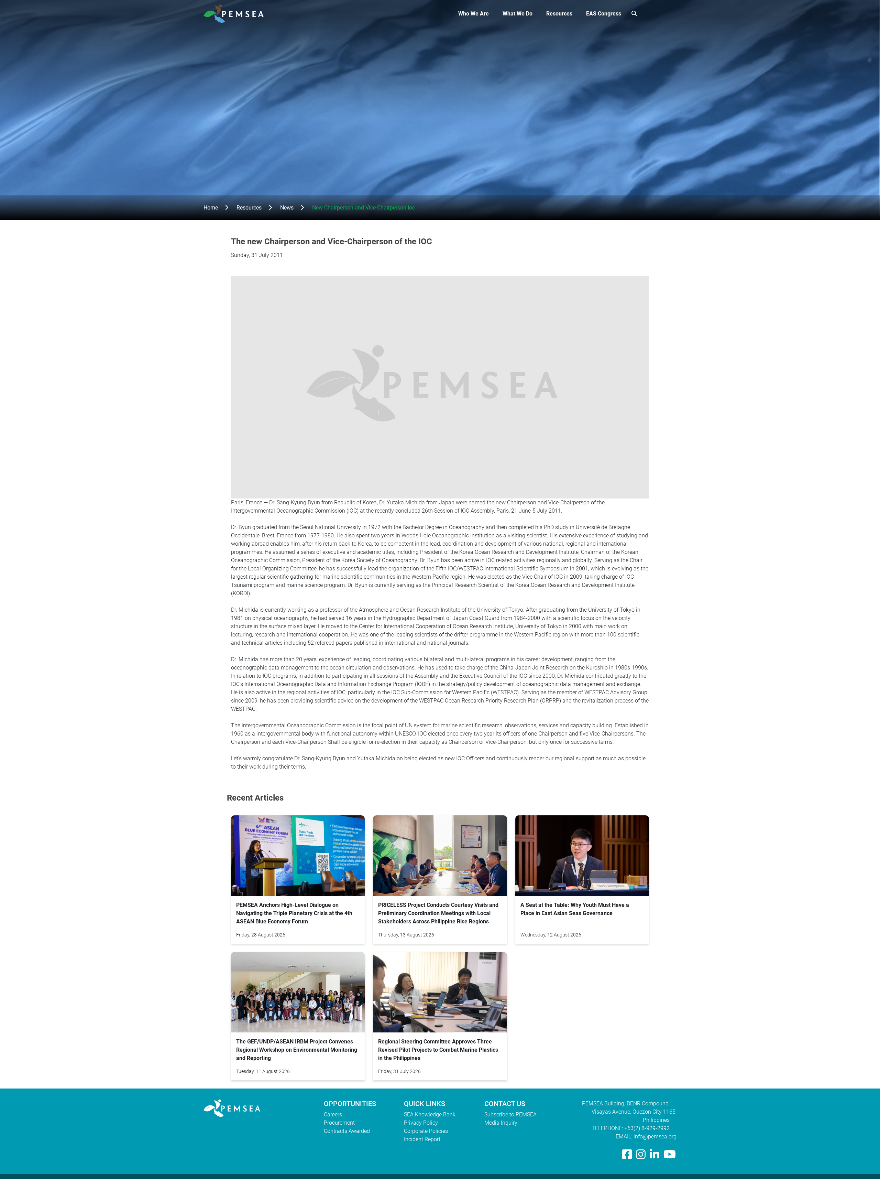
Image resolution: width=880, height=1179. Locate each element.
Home (211, 207)
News (287, 207)
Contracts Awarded (347, 1131)
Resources (559, 13)
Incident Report (422, 1139)
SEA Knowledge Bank (429, 1114)
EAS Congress (603, 13)
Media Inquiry (500, 1122)
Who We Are (473, 13)
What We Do (517, 13)
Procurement (339, 1122)
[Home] (236, 13)
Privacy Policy (421, 1122)
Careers (333, 1114)
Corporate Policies (426, 1131)
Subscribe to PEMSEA (510, 1114)
